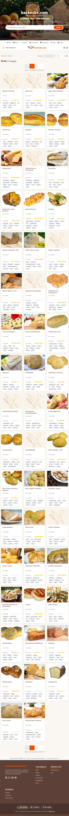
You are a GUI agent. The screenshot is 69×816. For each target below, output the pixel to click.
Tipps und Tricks (55, 770)
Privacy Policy (9, 798)
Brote (9, 42)
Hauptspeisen (45, 42)
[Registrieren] (64, 47)
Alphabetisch (49, 56)
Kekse (54, 42)
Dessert (17, 42)
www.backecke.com (16, 765)
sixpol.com (52, 811)
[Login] (67, 47)
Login (52, 773)
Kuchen (61, 42)
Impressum (8, 795)
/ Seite (66, 56)
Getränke (25, 42)
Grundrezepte (34, 42)
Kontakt (7, 793)
